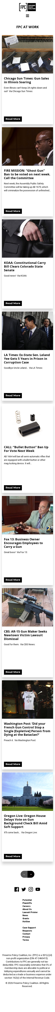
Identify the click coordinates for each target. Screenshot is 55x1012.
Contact (26, 934)
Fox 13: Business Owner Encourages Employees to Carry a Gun (23, 543)
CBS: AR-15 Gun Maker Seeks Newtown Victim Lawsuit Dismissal (25, 635)
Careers (26, 906)
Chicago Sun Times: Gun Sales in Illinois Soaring (26, 80)
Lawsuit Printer (30, 912)
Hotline (26, 921)
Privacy (26, 937)
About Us (27, 909)
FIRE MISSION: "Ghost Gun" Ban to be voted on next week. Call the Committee (27, 174)
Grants (26, 918)
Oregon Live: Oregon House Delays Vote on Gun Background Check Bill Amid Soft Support (25, 821)
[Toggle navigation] (27, 15)
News (25, 915)
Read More (13, 118)
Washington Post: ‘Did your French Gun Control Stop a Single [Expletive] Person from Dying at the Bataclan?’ (27, 729)
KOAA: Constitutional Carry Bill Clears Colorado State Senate (25, 266)
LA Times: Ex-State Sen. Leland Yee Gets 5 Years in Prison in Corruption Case (27, 358)
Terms (26, 940)
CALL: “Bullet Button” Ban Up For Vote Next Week (26, 449)
